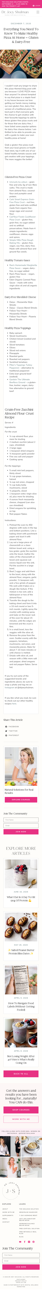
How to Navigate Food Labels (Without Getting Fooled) (21, 1006)
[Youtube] (20, 1242)
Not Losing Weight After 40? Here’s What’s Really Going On (21, 1059)
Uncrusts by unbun (18, 182)
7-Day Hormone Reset (28, 1215)
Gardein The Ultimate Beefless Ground (19, 381)
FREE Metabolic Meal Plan (28, 1232)
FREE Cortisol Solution (29, 1228)
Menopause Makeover (28, 1212)
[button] (38, 12)
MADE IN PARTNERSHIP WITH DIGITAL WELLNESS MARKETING (21, 1286)
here (14, 703)
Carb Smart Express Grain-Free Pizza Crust (22, 201)
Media (4, 1219)
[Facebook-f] (25, 1242)
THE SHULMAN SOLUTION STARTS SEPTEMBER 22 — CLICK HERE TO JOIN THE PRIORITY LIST (15, 4)
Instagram (9, 687)
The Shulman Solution (29, 1209)
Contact (6, 1222)
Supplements (7, 1215)
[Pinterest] (33, 1242)
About (5, 1209)
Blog (21, 1237)
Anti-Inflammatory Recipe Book (27, 1219)
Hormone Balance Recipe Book (27, 1224)
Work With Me (8, 1212)
